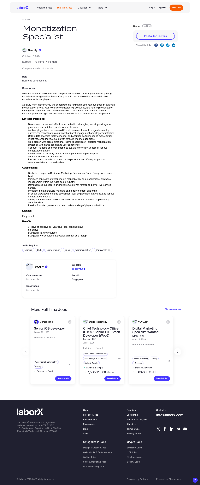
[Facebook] (164, 429)
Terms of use (133, 428)
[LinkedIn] (171, 429)
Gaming (28, 250)
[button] (177, 351)
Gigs (85, 410)
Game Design (53, 250)
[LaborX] (22, 7)
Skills (85, 433)
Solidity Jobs (133, 461)
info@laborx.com (169, 415)
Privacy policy (134, 433)
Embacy (144, 479)
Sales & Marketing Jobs (94, 461)
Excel (67, 250)
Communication (83, 250)
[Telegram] (178, 429)
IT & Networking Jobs (93, 466)
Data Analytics (103, 250)
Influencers (138, 363)
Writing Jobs (89, 457)
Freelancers (89, 424)
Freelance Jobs (44, 7)
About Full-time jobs (137, 419)
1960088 (53, 431)
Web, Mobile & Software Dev (46, 362)
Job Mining (132, 414)
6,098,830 (56, 428)
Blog (85, 428)
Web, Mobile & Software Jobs (97, 452)
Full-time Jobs (90, 419)
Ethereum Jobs (134, 447)
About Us (131, 424)
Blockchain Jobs (135, 457)
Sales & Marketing (141, 358)
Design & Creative (91, 363)
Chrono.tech (175, 479)
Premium (131, 410)
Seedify (32, 50)
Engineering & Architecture (94, 358)
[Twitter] (158, 429)
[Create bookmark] (69, 322)
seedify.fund (78, 268)
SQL (39, 250)
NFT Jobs (132, 452)
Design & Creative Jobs (94, 447)
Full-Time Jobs (64, 7)
